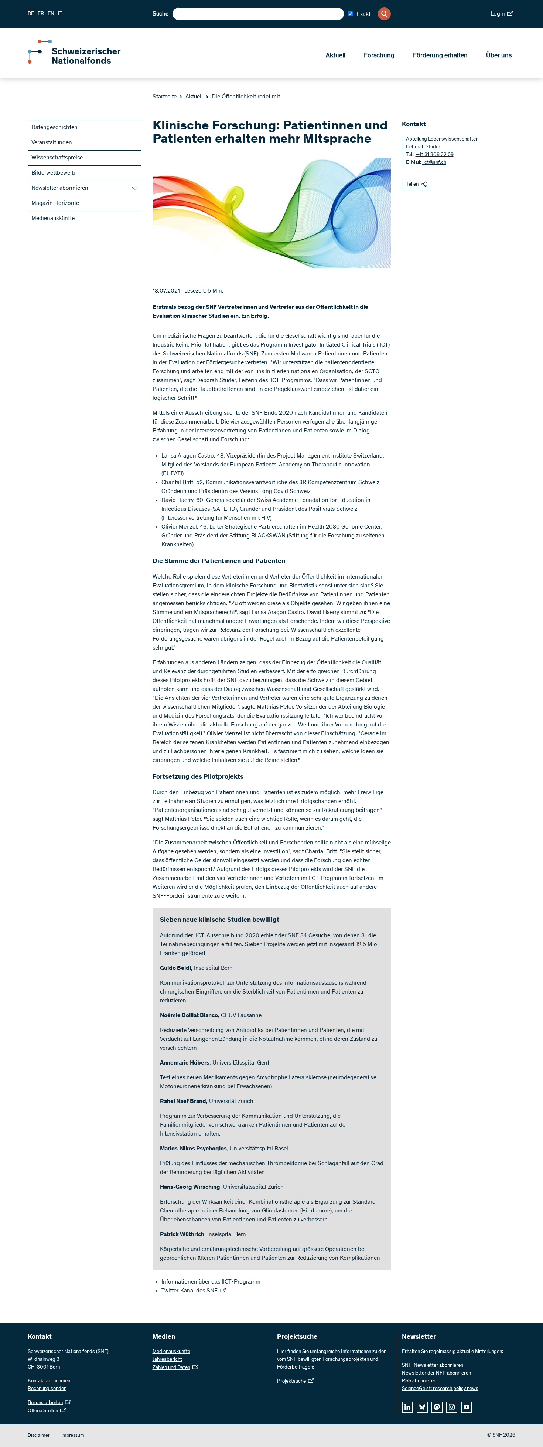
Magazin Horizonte (55, 203)
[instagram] (451, 1407)
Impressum (72, 1435)
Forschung (379, 56)
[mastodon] (437, 1407)
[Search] (384, 13)
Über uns (499, 56)
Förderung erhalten (440, 56)
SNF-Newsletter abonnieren (432, 1365)
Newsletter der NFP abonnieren (436, 1373)
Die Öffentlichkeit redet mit (246, 97)
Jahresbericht (167, 1359)
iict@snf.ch (434, 162)
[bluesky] (422, 1407)
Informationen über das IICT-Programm (210, 1282)
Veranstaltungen (51, 143)
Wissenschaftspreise (57, 158)
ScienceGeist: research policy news (440, 1389)
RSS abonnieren (419, 1381)
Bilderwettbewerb (53, 173)
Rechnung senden (47, 1389)
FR (41, 14)
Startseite (165, 97)
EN (51, 14)
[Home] (81, 62)
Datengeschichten (54, 128)
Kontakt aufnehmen (49, 1381)
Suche (160, 14)
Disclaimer (38, 1435)
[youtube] (466, 1407)
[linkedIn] (407, 1407)
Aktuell (335, 56)
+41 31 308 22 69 (435, 155)
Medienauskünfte (53, 219)
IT (60, 14)
